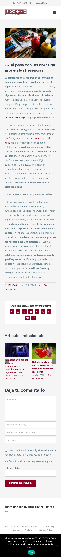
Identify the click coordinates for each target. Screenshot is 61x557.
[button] (7, 361)
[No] (57, 545)
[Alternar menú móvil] (54, 12)
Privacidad (16, 530)
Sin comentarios (14, 377)
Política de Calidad (46, 530)
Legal (39, 285)
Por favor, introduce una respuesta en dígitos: (29, 461)
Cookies (29, 530)
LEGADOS (12, 285)
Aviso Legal (51, 526)
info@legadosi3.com (39, 3)
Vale (31, 552)
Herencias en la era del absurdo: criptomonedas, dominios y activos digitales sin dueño (16, 366)
